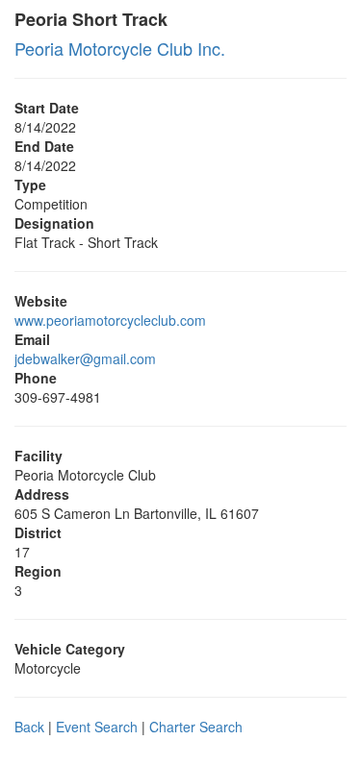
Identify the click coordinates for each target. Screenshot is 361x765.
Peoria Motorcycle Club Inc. (119, 48)
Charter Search (196, 726)
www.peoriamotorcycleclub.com (110, 320)
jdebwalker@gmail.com (85, 358)
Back (29, 726)
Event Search (97, 726)
